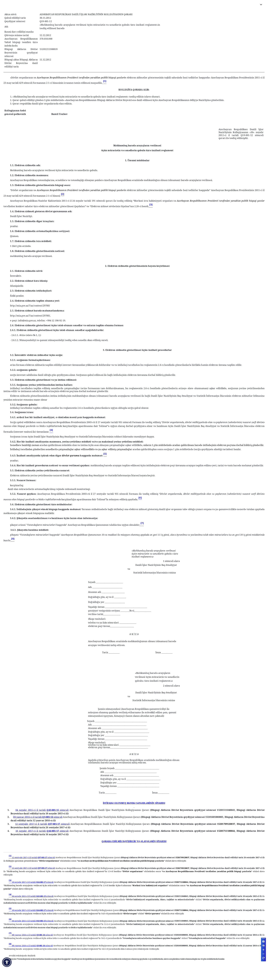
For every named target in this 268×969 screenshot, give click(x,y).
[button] (7, 962)
